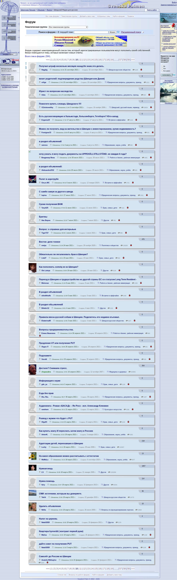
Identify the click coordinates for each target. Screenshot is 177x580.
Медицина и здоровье (117, 372)
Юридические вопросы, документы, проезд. (124, 82)
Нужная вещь (46, 468)
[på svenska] (1, 1)
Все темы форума (52, 16)
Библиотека (12, 36)
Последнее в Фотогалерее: (168, 81)
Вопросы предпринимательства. (56, 330)
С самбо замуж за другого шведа (56, 192)
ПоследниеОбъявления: (165, 26)
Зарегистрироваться (169, 5)
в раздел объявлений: (50, 166)
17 (104, 60)
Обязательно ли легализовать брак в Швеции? (63, 254)
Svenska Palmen (8, 54)
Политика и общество (110, 245)
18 (108, 60)
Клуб (14, 16)
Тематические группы (69, 16)
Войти (174, 2)
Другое (106, 220)
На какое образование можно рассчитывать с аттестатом (69, 456)
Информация (11, 38)
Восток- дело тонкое (49, 242)
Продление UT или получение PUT (57, 343)
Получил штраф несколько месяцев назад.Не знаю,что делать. (71, 66)
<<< (47, 60)
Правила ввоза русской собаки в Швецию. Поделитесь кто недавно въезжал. (79, 317)
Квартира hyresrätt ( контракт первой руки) (61, 531)
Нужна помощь (47, 481)
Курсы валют (6, 74)
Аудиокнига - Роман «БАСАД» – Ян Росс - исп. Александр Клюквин (73, 406)
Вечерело (168, 103)
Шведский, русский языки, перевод (126, 107)
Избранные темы (103, 16)
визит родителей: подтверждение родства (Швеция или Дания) (72, 79)
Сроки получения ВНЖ (51, 204)
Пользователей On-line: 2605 (90, 1)
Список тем (62, 575)
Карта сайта (152, 10)
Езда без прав (46, 393)
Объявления (12, 32)
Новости (13, 39)
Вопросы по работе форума (79, 575)
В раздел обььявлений (51, 304)
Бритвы (43, 217)
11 (80, 60)
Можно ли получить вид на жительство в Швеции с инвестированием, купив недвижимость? (87, 129)
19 (111, 60)
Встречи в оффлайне (117, 120)
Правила (130, 16)
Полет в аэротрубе (49, 179)
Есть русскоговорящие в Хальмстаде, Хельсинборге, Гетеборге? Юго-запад (78, 116)
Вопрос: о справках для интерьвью (57, 229)
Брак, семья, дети (110, 208)
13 (88, 60)
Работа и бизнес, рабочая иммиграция (125, 158)
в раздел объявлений (50, 141)
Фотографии (12, 24)
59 (128, 60)
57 (120, 60)
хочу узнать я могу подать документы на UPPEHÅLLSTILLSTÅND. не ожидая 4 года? (83, 154)
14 (92, 60)
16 (100, 60)
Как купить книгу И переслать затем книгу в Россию (66, 431)
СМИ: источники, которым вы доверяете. (60, 494)
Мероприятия (11, 17)
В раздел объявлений (50, 292)
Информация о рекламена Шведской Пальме (10, 86)
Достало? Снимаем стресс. (53, 368)
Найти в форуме (119, 16)
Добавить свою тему (87, 16)
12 (84, 60)
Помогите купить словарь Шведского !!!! (60, 104)
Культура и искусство (113, 409)
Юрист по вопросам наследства (56, 91)
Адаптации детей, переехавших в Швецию (61, 443)
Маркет (13, 25)
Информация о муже (49, 381)
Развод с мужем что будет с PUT (56, 418)
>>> (133, 60)
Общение (41, 10)
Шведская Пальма (28, 10)
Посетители (12, 19)
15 (96, 60)
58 (124, 60)
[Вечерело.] (168, 102)
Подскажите (45, 356)
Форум (49, 10)
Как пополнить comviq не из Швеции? (58, 267)
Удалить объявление (50, 506)
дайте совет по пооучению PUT (55, 544)
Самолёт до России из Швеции (55, 556)
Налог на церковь (48, 519)
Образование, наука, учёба (115, 145)
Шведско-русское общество (120, 70)
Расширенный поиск (131, 32)
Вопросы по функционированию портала (117, 510)
